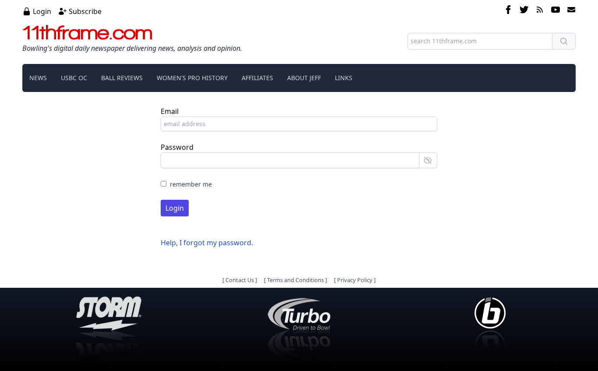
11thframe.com (87, 32)
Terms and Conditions (295, 280)
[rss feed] (540, 11)
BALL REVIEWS (122, 78)
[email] (569, 11)
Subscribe (85, 11)
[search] (564, 41)
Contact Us (239, 280)
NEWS (38, 78)
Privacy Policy (355, 280)
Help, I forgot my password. (207, 242)
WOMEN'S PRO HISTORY (192, 78)
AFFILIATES (257, 78)
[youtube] (555, 11)
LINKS (343, 78)
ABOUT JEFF (304, 78)
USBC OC (74, 78)
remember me (191, 184)
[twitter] (524, 11)
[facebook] (508, 11)
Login (42, 11)
